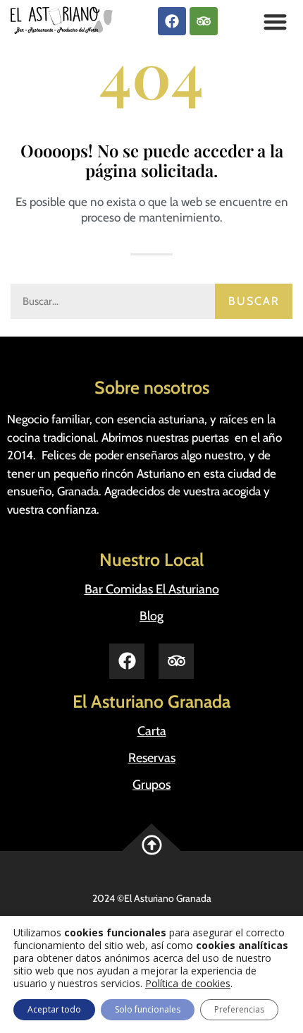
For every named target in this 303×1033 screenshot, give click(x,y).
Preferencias (239, 1009)
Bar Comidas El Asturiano (152, 589)
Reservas (151, 758)
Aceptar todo (54, 1009)
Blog (151, 616)
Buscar (254, 301)
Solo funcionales (147, 1009)
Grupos (151, 784)
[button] (276, 21)
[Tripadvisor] (204, 21)
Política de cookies (187, 983)
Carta (151, 731)
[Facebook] (172, 21)
